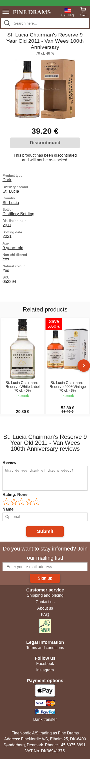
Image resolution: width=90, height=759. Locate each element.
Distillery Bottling (18, 213)
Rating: (15, 494)
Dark (7, 179)
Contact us (45, 602)
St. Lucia (10, 191)
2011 (6, 225)
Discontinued (45, 142)
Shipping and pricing (45, 595)
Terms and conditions (45, 648)
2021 (7, 236)
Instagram (45, 670)
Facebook (45, 663)
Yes (5, 258)
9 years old (12, 247)
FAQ (45, 615)
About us (45, 608)
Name (8, 509)
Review (9, 462)
